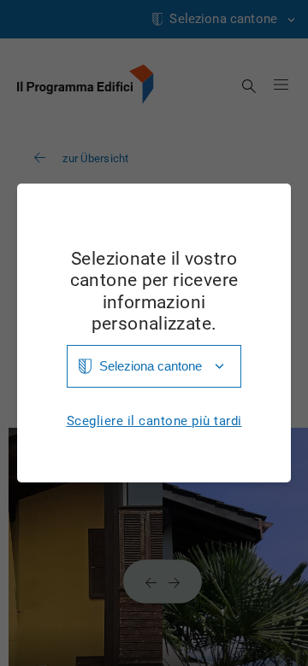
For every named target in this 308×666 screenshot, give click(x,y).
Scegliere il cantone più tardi (154, 421)
